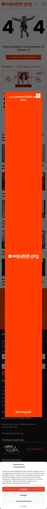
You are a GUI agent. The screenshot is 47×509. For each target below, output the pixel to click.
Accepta (23, 489)
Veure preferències (23, 501)
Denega (23, 495)
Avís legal (23, 506)
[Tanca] (38, 96)
